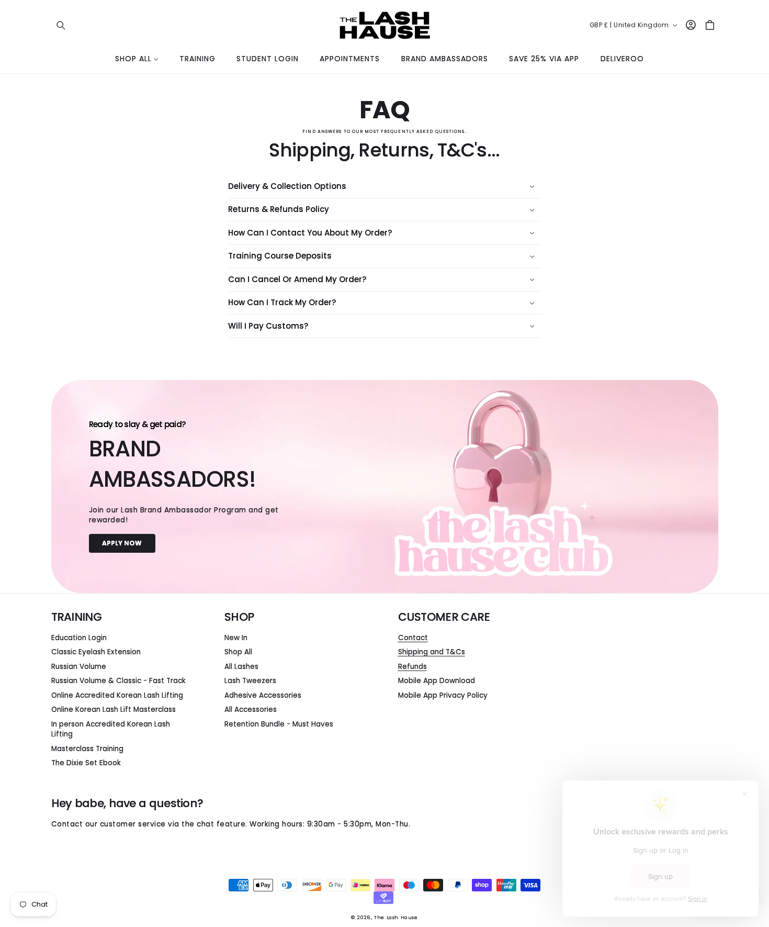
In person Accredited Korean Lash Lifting (110, 729)
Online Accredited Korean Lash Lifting (117, 695)
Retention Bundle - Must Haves (278, 724)
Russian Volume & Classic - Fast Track (118, 681)
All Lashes (241, 667)
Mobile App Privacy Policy (443, 695)
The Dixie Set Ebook (86, 763)
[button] (61, 25)
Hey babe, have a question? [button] (127, 803)
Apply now (122, 543)
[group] (384, 486)
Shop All (238, 652)
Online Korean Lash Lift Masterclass (113, 709)
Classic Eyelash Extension (96, 652)
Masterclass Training (87, 749)
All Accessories (250, 709)
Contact (413, 638)
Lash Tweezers (250, 681)
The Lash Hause (395, 917)
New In (235, 638)
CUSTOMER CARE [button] (444, 617)
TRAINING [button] (76, 617)
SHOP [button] (239, 617)
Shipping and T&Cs (431, 652)
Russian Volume (78, 667)
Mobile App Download (436, 681)
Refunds (412, 667)
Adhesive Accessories (262, 695)
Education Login (79, 638)
